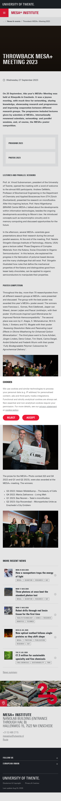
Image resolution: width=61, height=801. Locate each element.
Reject (11, 417)
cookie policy (11, 410)
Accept (31, 417)
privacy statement (48, 406)
